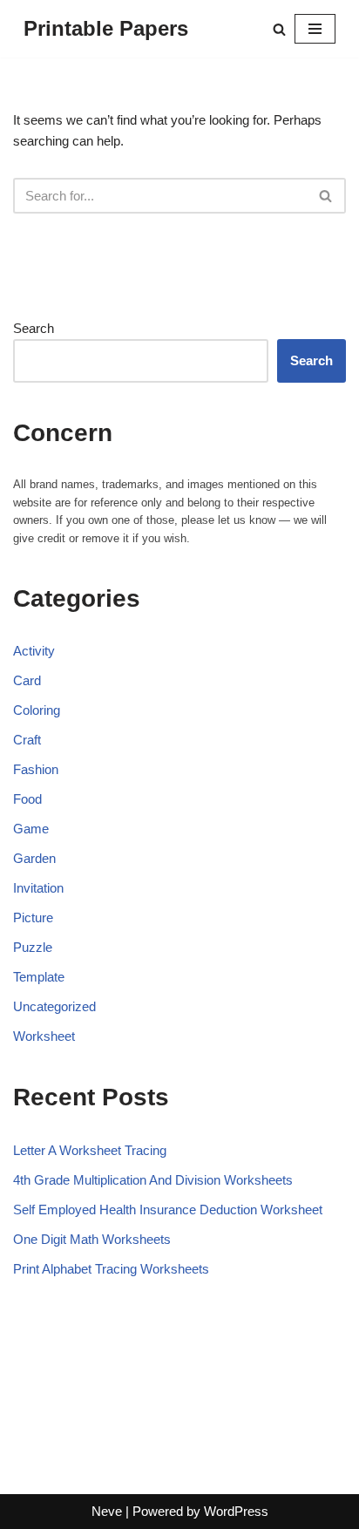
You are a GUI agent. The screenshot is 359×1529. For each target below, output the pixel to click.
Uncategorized (54, 1006)
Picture (33, 917)
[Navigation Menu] (315, 29)
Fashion (35, 769)
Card (27, 680)
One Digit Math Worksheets (92, 1239)
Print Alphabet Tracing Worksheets (111, 1268)
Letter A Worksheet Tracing (89, 1150)
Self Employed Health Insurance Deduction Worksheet (167, 1209)
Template (38, 976)
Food (27, 799)
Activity (34, 650)
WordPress (236, 1511)
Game (31, 828)
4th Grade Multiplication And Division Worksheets (153, 1179)
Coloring (36, 710)
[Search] (279, 29)
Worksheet (44, 1036)
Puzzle (32, 947)
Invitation (38, 887)
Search (33, 328)
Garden (34, 858)
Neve (106, 1511)
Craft (27, 739)
